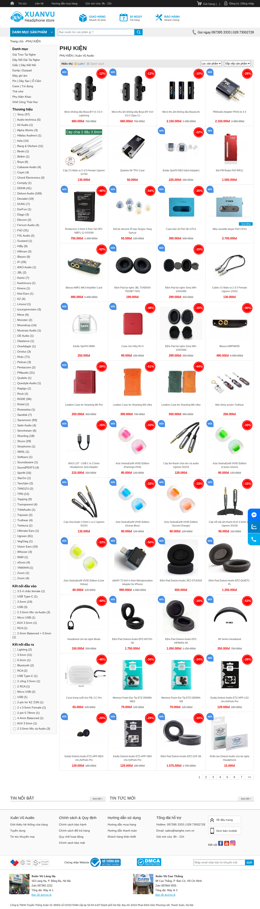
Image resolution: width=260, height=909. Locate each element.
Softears (22, 457)
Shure (21, 441)
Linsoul (21, 304)
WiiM (20, 557)
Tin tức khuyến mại (22, 836)
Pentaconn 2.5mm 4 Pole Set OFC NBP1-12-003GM (84, 231)
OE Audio (23, 335)
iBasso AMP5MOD (229, 346)
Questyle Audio (27, 383)
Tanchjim (23, 483)
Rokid (21, 404)
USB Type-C (25, 596)
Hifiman (22, 251)
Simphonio (24, 446)
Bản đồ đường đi (41, 894)
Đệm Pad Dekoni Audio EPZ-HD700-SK (132, 641)
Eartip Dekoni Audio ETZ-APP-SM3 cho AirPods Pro (132, 758)
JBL (19, 272)
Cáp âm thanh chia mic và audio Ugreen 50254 (181, 465)
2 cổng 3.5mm (26, 681)
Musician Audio (27, 330)
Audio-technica (26, 119)
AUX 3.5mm (24, 622)
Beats (21, 151)
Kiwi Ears (23, 293)
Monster (22, 320)
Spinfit (21, 472)
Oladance (23, 341)
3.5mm (21, 601)
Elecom (22, 219)
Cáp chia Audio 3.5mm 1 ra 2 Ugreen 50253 (84, 524)
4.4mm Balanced (28, 718)
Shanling (22, 435)
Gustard (22, 240)
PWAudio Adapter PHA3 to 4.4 (229, 111)
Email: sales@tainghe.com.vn (175, 830)
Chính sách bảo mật (72, 842)
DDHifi (21, 188)
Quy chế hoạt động (71, 836)
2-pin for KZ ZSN (28, 702)
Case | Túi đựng (22, 86)
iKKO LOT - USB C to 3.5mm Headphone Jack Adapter (84, 465)
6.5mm (21, 660)
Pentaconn (24, 367)
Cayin (21, 172)
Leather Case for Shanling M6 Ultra (180, 404)
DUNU (21, 204)
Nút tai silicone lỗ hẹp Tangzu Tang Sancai (132, 231)
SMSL (21, 451)
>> (249, 777)
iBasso (21, 256)
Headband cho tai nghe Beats (83, 639)
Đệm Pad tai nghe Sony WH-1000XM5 (181, 289)
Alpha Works (25, 130)
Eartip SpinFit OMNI (84, 346)
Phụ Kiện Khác (21, 96)
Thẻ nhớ (17, 91)
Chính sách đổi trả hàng (74, 830)
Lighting (22, 649)
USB (20, 607)
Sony (20, 114)
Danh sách (97, 63)
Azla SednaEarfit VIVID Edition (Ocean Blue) (132, 524)
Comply (22, 182)
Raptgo (22, 388)
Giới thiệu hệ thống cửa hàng (29, 824)
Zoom (21, 573)
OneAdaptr (24, 346)
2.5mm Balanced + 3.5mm (34, 633)
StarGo (21, 478)
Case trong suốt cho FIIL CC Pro (84, 697)
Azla (20, 140)
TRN (20, 493)
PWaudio (23, 372)
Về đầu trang (224, 819)
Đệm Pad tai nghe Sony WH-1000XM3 (181, 348)
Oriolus (21, 351)
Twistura (22, 525)
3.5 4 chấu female (28, 591)
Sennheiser (24, 430)
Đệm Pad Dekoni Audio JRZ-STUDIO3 (181, 580)
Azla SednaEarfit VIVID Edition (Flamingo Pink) (132, 465)
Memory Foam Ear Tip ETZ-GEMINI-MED (132, 699)
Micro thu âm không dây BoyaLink (181, 111)
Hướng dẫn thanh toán (122, 830)
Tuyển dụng (17, 830)
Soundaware (25, 462)
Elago (21, 214)
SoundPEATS (26, 467)
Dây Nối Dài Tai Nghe (26, 59)
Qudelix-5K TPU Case (132, 170)
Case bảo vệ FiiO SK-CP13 (181, 229)
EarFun (22, 209)
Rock (20, 393)
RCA (20, 628)
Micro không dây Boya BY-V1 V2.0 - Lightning (84, 113)
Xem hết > (98, 799)
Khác (20, 356)
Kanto (21, 277)
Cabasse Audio (27, 167)
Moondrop (23, 325)
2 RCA (21, 686)
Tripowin (23, 515)
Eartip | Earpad (22, 70)
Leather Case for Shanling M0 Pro (84, 404)
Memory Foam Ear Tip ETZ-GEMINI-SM (181, 699)
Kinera (21, 288)
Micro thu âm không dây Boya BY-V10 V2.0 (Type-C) (132, 113)
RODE (21, 399)
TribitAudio (24, 509)
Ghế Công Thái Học (25, 102)
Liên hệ (39, 3)
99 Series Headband (229, 639)
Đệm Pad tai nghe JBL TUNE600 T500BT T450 (132, 289)
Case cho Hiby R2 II (132, 346)
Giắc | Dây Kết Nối (24, 65)
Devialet (22, 198)
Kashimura (24, 283)
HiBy (20, 246)
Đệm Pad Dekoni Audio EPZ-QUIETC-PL (229, 582)
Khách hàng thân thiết (122, 836)
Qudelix (22, 377)
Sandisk (22, 414)
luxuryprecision (27, 309)
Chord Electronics (28, 177)
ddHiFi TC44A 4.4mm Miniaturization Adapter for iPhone (132, 582)
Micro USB (24, 617)
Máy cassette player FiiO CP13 (230, 229)
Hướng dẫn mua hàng (64, 3)
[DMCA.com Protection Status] (149, 862)
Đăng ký (234, 3)
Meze (20, 314)
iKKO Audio (24, 267)
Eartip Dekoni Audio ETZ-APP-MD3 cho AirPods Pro (84, 758)
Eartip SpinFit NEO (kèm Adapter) (181, 170)
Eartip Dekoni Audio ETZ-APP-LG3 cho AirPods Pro (229, 699)
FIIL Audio (23, 235)
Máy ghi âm (19, 75)
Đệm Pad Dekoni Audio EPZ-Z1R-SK (181, 756)
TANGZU (23, 488)
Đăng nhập (247, 3)
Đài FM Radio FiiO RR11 (229, 170)
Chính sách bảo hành (73, 824)
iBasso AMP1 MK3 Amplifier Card (84, 287)
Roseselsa (24, 409)
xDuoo (21, 562)
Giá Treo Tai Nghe (24, 54)
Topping (22, 499)
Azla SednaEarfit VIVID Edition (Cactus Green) (229, 465)
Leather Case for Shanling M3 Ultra (132, 404)
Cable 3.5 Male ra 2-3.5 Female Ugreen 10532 (229, 289)
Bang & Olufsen (27, 146)
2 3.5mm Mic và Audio (31, 612)
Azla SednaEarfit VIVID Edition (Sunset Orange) (181, 524)
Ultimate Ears (26, 530)
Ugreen (22, 536)
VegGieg (22, 541)
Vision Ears (24, 546)
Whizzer (22, 551)
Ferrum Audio (26, 225)
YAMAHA (23, 567)
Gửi (249, 862)
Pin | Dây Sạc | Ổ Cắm (26, 81)
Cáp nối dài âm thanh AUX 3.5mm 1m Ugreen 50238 (229, 524)
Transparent (25, 504)
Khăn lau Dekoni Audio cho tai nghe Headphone (229, 758)
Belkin (21, 156)
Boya (20, 161)
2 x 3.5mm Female (29, 707)
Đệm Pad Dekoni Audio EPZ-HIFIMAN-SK (181, 641)
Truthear (22, 520)
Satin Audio (24, 425)
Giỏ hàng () (211, 3)
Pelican (22, 362)
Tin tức (22, 3)
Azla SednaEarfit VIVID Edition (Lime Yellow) (84, 582)
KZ (19, 298)
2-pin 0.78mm (26, 712)
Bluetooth (23, 665)
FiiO (20, 230)
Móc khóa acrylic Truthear (229, 404)
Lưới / (81, 63)
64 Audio (22, 124)
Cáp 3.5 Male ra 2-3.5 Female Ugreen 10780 (84, 172)
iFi (18, 262)
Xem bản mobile (226, 830)
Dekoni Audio (25, 193)
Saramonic (24, 420)
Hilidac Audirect (27, 135)
